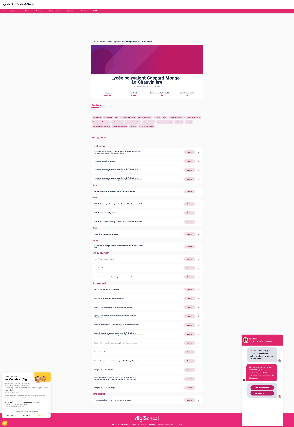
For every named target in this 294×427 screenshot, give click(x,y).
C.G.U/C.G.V (142, 424)
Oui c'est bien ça (262, 388)
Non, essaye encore (262, 393)
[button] (147, 152)
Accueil (95, 42)
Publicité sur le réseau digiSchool (123, 424)
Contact (152, 424)
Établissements (106, 42)
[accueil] (5, 11)
